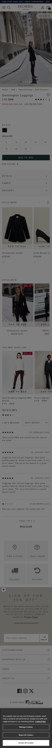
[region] (26, 728)
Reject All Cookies (26, 735)
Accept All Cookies (26, 743)
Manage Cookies (26, 727)
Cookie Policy (40, 721)
